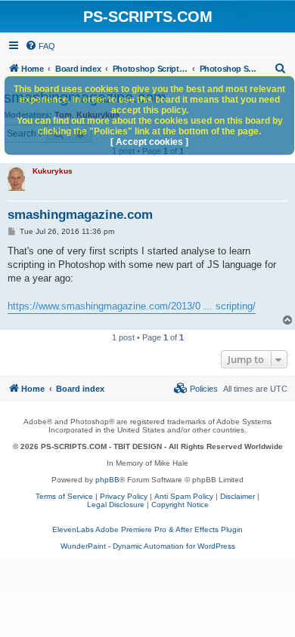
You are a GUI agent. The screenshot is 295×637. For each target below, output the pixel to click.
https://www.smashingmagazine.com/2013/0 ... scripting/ (132, 306)
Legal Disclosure (115, 504)
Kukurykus (53, 171)
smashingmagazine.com (80, 215)
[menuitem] (40, 46)
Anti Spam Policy (183, 496)
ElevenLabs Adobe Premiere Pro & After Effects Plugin (147, 529)
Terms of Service (64, 496)
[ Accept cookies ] (149, 142)
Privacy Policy (124, 496)
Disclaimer (237, 496)
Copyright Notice (180, 504)
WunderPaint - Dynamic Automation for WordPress (148, 546)
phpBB (107, 479)
